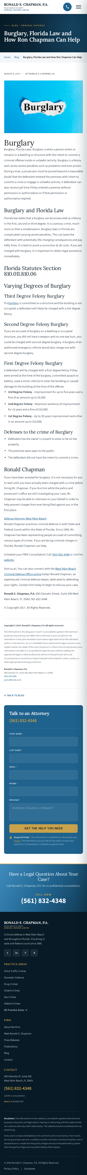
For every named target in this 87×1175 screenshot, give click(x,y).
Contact (8, 1060)
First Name (16, 733)
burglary (13, 303)
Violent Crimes (12, 990)
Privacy (17, 840)
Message (15, 800)
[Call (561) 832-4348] (67, 7)
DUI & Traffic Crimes (15, 971)
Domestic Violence (14, 977)
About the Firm (12, 1027)
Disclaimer (29, 1169)
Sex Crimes (10, 997)
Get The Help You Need (43, 828)
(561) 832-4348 (60, 554)
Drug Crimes (11, 984)
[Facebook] (7, 952)
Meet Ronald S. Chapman (17, 1033)
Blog (16, 57)
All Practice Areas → (15, 1010)
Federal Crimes (12, 1003)
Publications (10, 1046)
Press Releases (11, 1040)
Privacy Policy (11, 1169)
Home (7, 57)
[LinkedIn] (16, 952)
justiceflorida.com (12, 679)
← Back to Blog (14, 695)
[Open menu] (78, 6)
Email (13, 766)
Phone (13, 783)
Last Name (15, 750)
